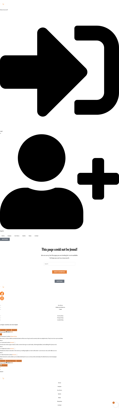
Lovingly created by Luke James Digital (9, 324)
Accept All (14, 330)
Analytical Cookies (5, 348)
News (30, 236)
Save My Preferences (11, 361)
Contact (36, 236)
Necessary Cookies (5, 336)
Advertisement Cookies (6, 354)
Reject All (9, 330)
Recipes (9, 236)
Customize (2, 330)
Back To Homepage (59, 272)
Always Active (13, 336)
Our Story (16, 236)
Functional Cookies (5, 342)
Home (3, 236)
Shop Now (59, 401)
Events (24, 236)
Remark (12, 342)
